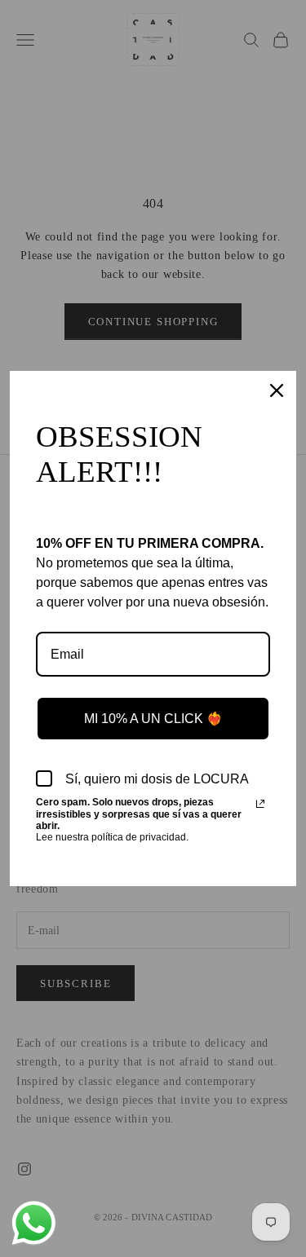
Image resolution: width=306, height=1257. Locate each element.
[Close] (276, 390)
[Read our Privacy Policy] (260, 804)
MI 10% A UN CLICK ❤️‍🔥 (153, 719)
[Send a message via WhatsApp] (34, 1223)
